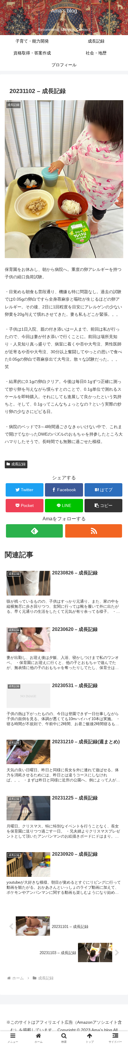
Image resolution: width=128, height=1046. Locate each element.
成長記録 (18, 464)
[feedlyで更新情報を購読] (34, 531)
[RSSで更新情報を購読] (93, 531)
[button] (103, 505)
